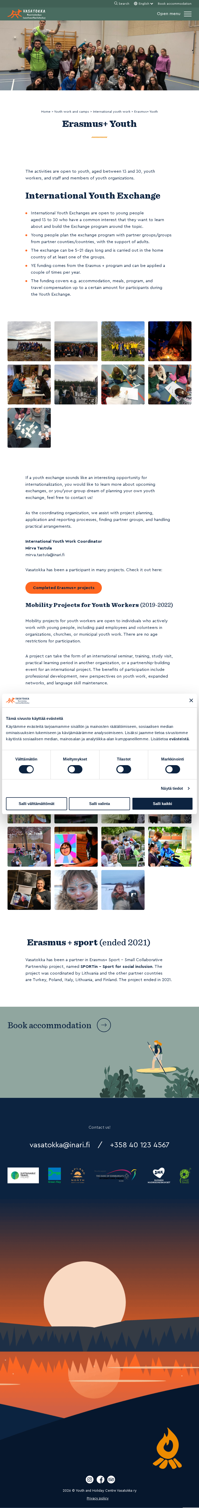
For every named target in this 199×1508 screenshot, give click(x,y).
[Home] (27, 14)
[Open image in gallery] (29, 341)
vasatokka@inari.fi (60, 1145)
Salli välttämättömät (36, 803)
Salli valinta (99, 803)
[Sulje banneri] (191, 700)
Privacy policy (98, 1498)
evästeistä (179, 739)
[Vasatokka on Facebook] (101, 1482)
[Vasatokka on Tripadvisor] (111, 1482)
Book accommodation (174, 3)
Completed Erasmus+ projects (64, 588)
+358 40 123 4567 (139, 1145)
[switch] (75, 769)
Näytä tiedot (172, 788)
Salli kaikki (162, 803)
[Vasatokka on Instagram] (90, 1482)
